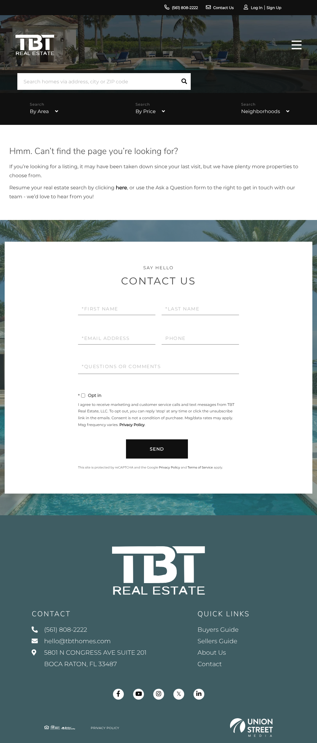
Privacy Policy (132, 425)
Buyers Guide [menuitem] (218, 630)
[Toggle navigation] (297, 45)
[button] (184, 81)
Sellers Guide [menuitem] (217, 641)
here (121, 188)
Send (157, 449)
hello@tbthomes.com (77, 641)
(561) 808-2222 (185, 8)
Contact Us (223, 8)
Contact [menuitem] (210, 664)
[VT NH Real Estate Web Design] (251, 727)
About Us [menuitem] (212, 653)
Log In (257, 8)
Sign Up (274, 8)
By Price (146, 112)
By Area (39, 112)
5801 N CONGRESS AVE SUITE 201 (94, 658)
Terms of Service (200, 467)
